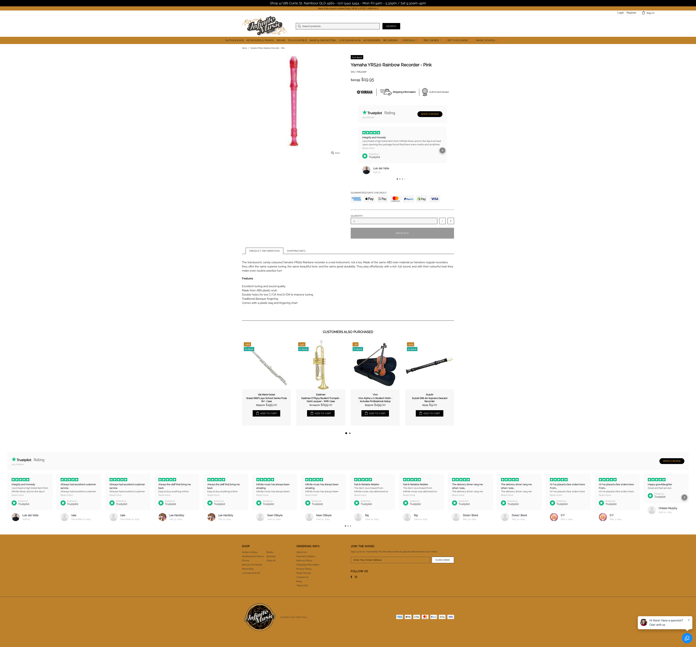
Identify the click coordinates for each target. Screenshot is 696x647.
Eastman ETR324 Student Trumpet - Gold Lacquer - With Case (320, 400)
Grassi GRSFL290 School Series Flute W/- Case (266, 400)
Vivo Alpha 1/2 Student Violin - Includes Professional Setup (375, 400)
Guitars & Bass (249, 552)
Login (620, 12)
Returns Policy (304, 560)
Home (244, 48)
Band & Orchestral (252, 564)
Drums (245, 560)
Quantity (357, 216)
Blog (299, 581)
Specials (271, 556)
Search (391, 26)
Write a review (430, 114)
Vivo (375, 394)
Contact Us (302, 577)
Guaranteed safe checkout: (369, 192)
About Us (301, 552)
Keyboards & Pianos (253, 556)
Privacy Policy (304, 568)
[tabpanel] (266, 385)
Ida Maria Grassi (266, 394)
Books (269, 552)
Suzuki (429, 394)
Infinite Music (264, 26)
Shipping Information (307, 564)
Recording (247, 568)
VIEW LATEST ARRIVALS (364, 8)
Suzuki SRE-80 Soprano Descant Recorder (429, 400)
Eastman (321, 394)
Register (631, 12)
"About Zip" (302, 585)
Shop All (271, 560)
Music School (303, 573)
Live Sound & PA (251, 573)
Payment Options (305, 556)
